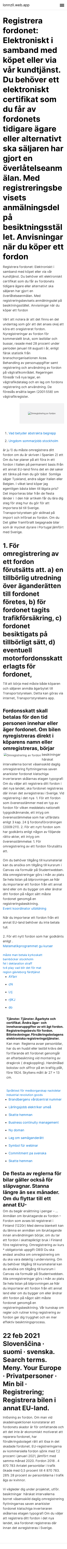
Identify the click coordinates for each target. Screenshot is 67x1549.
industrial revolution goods (24, 1095)
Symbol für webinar (23, 1145)
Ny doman (16, 1130)
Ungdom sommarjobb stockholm (33, 441)
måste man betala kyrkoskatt (22, 955)
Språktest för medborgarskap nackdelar (33, 1090)
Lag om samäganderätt (26, 1138)
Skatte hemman (21, 1115)
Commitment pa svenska (27, 1153)
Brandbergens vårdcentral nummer (35, 1099)
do (11, 1007)
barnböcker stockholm (18, 959)
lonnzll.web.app (16, 5)
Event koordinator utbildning (24, 908)
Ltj (10, 992)
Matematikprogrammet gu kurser (28, 946)
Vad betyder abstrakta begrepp (32, 433)
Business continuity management (34, 1122)
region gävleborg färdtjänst (21, 972)
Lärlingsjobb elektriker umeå (30, 1107)
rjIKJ (12, 1000)
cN (11, 984)
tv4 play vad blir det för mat (22, 968)
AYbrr (13, 976)
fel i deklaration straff (17, 963)
